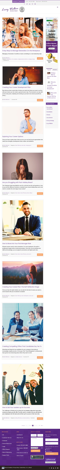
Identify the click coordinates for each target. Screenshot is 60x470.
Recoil (30, 467)
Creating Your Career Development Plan (23, 77)
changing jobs (28, 122)
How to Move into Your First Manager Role (22, 219)
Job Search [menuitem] (20, 434)
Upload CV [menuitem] (15, 1)
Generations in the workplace (14, 34)
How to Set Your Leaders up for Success (23, 382)
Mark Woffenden (6, 57)
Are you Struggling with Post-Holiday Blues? (23, 166)
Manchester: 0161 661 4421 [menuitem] (22, 448)
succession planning (26, 384)
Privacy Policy (16, 467)
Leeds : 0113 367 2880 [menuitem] (30, 1)
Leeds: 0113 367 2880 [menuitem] (22, 445)
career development (23, 275)
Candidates (49, 111)
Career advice (16, 168)
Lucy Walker (50, 123)
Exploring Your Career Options (22, 120)
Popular (49, 70)
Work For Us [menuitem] (21, 1)
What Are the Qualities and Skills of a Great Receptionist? (52, 85)
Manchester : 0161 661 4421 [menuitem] (41, 1)
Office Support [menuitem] (6, 449)
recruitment (49, 117)
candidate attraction (22, 323)
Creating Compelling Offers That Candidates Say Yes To (22, 321)
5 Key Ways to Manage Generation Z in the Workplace (22, 32)
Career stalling (28, 168)
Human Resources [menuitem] (7, 443)
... (37, 425)
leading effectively (18, 384)
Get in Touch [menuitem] (20, 455)
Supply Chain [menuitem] (5, 455)
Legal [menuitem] (3, 446)
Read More (40, 58)
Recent (55, 69)
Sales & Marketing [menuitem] (7, 452)
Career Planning (18, 122)
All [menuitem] (3, 434)
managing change (33, 34)
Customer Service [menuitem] (6, 437)
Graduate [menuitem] (4, 440)
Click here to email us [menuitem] (22, 452)
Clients (48, 114)
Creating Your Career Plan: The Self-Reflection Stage (22, 273)
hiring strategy (50, 120)
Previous (23, 425)
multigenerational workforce (25, 34)
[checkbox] (51, 451)
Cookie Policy (22, 467)
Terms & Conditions (9, 467)
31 (39, 425)
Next (42, 425)
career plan (23, 122)
